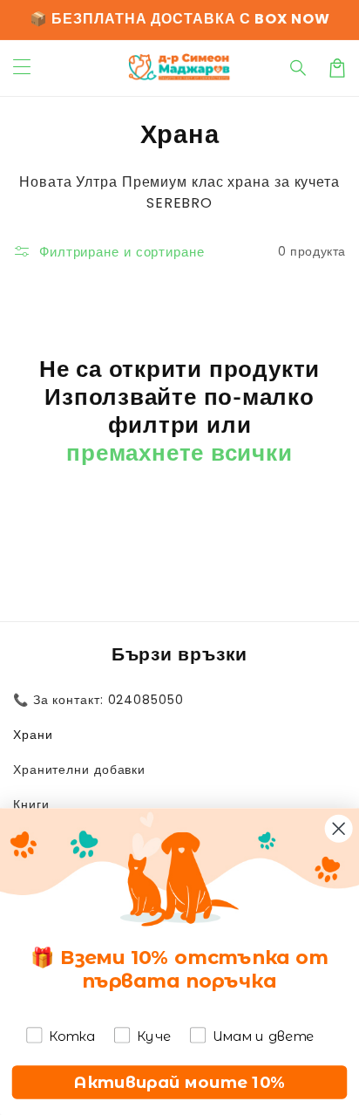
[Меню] (22, 68)
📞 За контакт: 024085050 (98, 699)
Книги (31, 804)
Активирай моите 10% (179, 1081)
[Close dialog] (339, 829)
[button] (299, 68)
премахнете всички (179, 453)
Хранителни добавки (79, 769)
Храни (33, 734)
